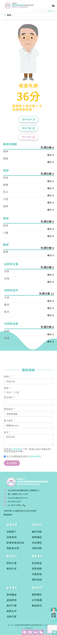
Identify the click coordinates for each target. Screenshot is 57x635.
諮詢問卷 (12, 600)
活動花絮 (12, 616)
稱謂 (6, 388)
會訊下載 (12, 605)
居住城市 (8, 397)
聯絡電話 (8, 409)
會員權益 (12, 594)
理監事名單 (13, 548)
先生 (8, 392)
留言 (6, 432)
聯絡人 (7, 376)
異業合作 (12, 611)
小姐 (17, 392)
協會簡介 (12, 531)
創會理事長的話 (15, 542)
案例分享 (12, 568)
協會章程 (12, 537)
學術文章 (12, 563)
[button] (53, 6)
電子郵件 (8, 420)
